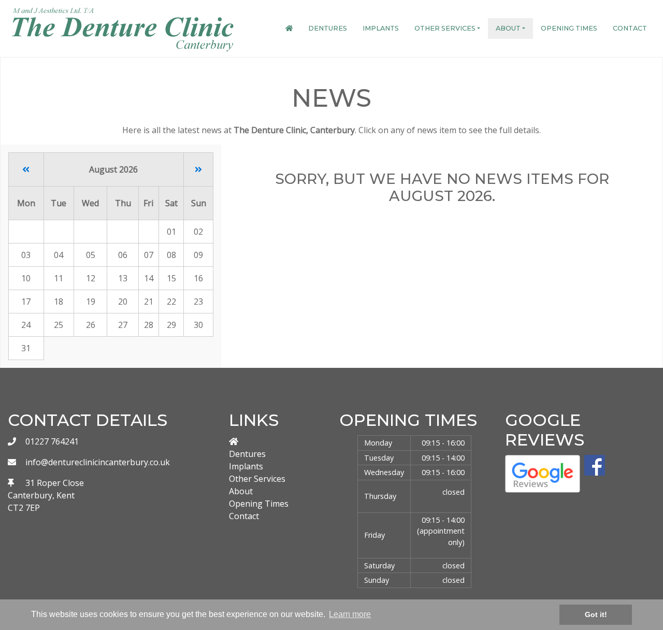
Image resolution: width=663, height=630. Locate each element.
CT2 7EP (24, 507)
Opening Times (569, 28)
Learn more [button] (350, 614)
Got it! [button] (596, 614)
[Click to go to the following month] (198, 169)
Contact (630, 28)
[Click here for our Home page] (289, 28)
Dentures (327, 28)
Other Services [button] (444, 28)
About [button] (508, 28)
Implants (381, 28)
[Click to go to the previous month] (26, 169)
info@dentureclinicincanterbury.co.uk (97, 462)
